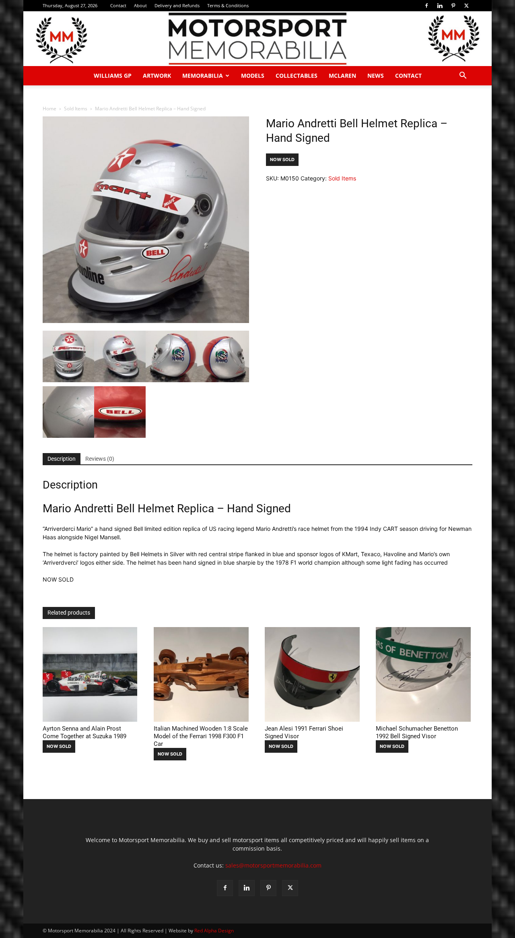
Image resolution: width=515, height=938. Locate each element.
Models (252, 75)
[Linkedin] (440, 5)
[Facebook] (426, 5)
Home (49, 108)
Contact (118, 5)
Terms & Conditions (228, 5)
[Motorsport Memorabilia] (257, 38)
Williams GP (113, 75)
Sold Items (75, 108)
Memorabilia (202, 75)
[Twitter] (466, 5)
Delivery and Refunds (177, 5)
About (140, 5)
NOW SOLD (282, 159)
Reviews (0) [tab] (99, 459)
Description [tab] (61, 459)
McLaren (342, 75)
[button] (462, 76)
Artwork (157, 75)
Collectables (296, 75)
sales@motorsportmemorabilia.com (273, 865)
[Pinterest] (453, 5)
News (375, 75)
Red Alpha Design (214, 930)
